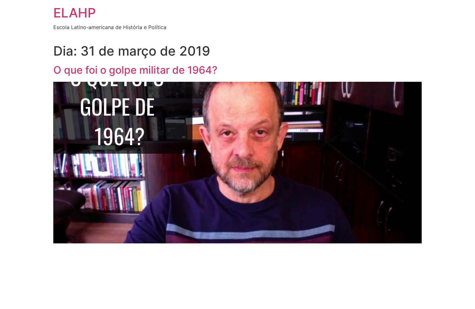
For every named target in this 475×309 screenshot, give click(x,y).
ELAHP (74, 13)
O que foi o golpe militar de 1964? (135, 70)
